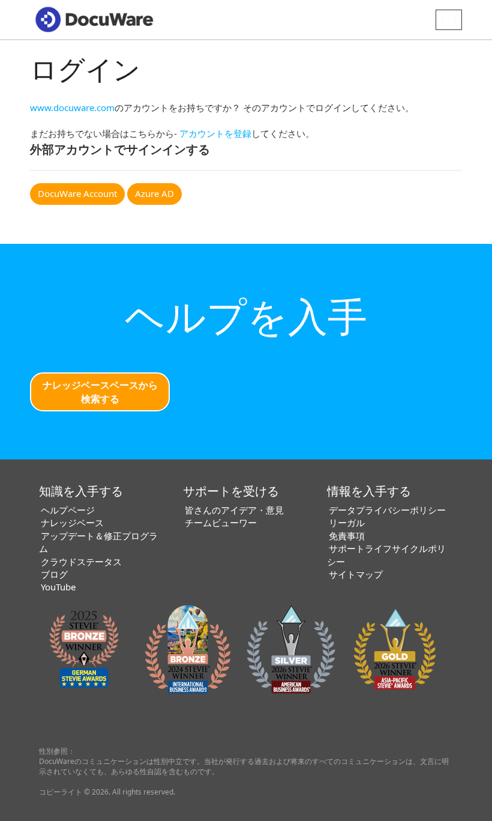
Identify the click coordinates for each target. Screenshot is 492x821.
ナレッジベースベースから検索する (100, 391)
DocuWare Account (77, 193)
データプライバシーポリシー (387, 510)
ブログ (54, 574)
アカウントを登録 (215, 133)
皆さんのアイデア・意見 (234, 510)
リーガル (347, 523)
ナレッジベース (72, 523)
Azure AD (154, 193)
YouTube (58, 587)
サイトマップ (356, 574)
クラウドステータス (81, 562)
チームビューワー (221, 523)
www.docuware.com (72, 107)
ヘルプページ (68, 510)
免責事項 (347, 536)
